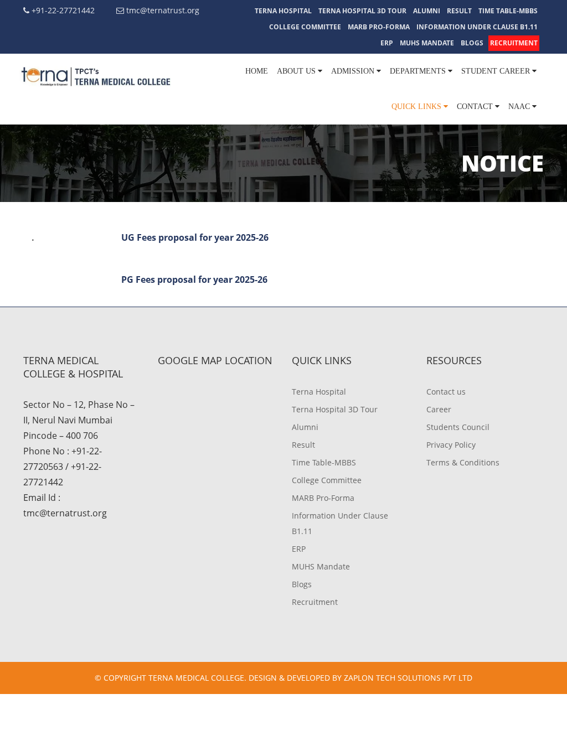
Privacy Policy (451, 444)
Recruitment (514, 43)
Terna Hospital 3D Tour (362, 10)
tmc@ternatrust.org (161, 10)
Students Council (457, 427)
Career (438, 409)
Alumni (426, 10)
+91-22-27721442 (62, 10)
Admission (354, 71)
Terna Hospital (283, 10)
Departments (419, 71)
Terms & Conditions (462, 462)
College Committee (305, 27)
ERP (386, 43)
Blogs (472, 43)
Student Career (496, 71)
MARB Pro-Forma (379, 27)
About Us (297, 71)
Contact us (446, 391)
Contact (476, 106)
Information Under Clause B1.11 (477, 27)
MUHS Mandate (427, 43)
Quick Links (417, 106)
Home (256, 71)
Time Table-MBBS (508, 10)
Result (459, 10)
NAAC (520, 106)
